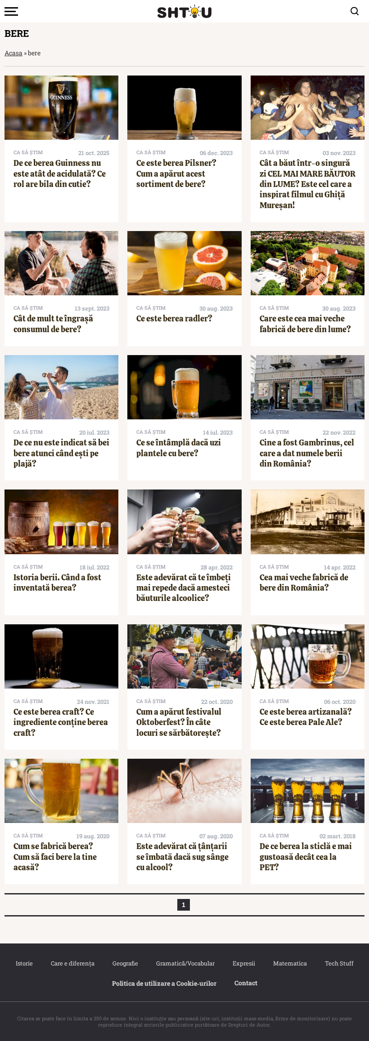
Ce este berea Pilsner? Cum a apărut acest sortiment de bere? (176, 173)
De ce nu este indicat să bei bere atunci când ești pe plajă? (61, 453)
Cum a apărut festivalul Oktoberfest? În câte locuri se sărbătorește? (178, 722)
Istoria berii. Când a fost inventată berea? (57, 582)
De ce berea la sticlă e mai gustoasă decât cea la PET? (306, 856)
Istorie (24, 963)
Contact (245, 983)
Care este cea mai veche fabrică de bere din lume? (305, 323)
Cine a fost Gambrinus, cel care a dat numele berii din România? (307, 453)
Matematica (290, 963)
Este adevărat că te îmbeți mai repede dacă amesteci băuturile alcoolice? (183, 588)
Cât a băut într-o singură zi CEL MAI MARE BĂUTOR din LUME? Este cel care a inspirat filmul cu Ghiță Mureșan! (308, 184)
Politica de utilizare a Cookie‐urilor (164, 983)
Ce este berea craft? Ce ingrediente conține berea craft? (61, 722)
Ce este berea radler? (174, 318)
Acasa (13, 53)
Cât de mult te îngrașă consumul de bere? (53, 323)
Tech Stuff (339, 963)
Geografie (125, 963)
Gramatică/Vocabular (185, 963)
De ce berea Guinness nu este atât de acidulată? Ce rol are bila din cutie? (60, 173)
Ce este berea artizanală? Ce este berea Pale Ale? (306, 717)
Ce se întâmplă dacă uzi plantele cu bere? (178, 447)
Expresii (244, 963)
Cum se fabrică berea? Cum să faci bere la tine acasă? (55, 856)
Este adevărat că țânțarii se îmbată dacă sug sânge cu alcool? (182, 856)
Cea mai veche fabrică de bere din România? (304, 582)
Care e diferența (72, 963)
